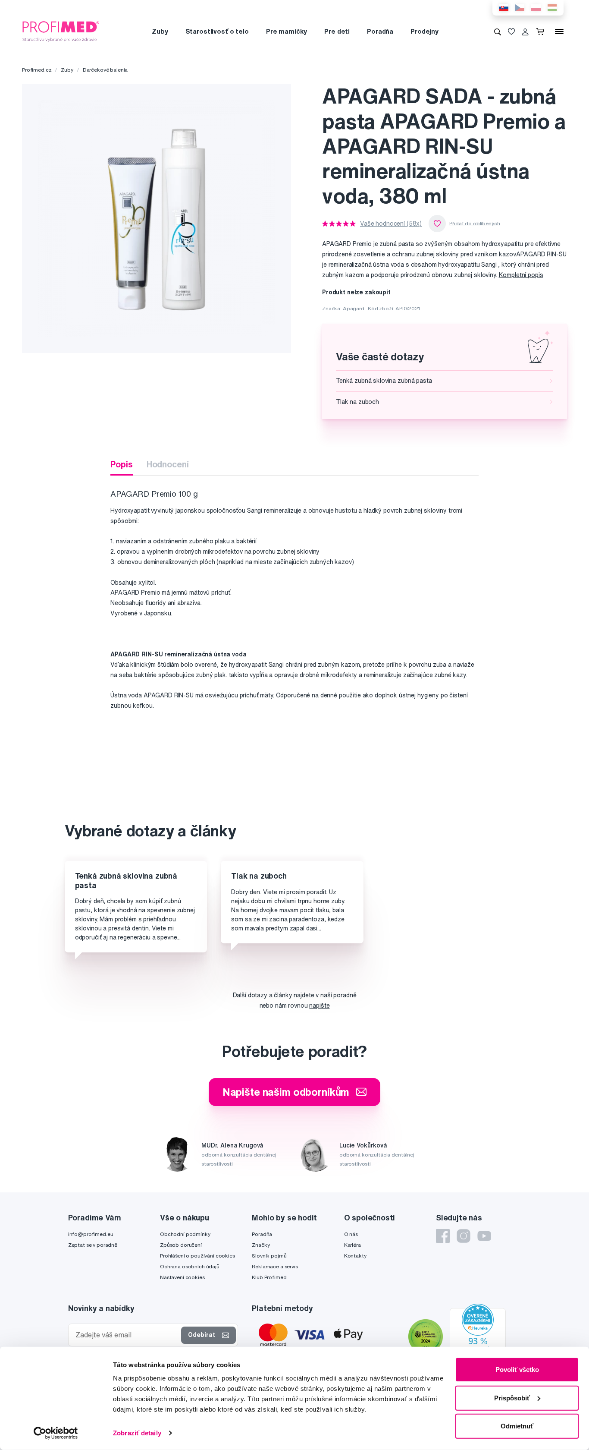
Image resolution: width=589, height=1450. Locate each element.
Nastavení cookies (182, 1277)
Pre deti (337, 31)
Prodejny (424, 31)
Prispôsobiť (512, 1397)
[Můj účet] (525, 31)
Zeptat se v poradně (92, 1245)
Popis (121, 464)
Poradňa (380, 31)
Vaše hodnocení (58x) (391, 224)
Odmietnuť (517, 1426)
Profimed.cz (36, 69)
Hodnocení (168, 464)
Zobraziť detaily (137, 1433)
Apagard (353, 308)
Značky (260, 1245)
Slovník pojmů (269, 1255)
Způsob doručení (181, 1245)
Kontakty (355, 1255)
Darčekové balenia (105, 69)
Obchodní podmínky (185, 1234)
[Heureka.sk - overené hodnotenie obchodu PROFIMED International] (478, 1338)
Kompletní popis (521, 275)
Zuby (160, 31)
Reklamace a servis (275, 1266)
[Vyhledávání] (497, 31)
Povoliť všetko (517, 1369)
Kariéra (352, 1245)
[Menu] (559, 31)
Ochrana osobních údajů (189, 1266)
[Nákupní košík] (542, 31)
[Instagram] (463, 1236)
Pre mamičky (286, 31)
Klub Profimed (269, 1277)
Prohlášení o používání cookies (197, 1255)
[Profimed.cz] (61, 31)
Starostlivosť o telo (217, 31)
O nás (351, 1234)
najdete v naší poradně (325, 995)
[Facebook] (443, 1236)
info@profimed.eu (90, 1234)
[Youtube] (484, 1236)
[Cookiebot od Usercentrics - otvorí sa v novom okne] (56, 1433)
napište (319, 1005)
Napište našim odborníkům (286, 1092)
